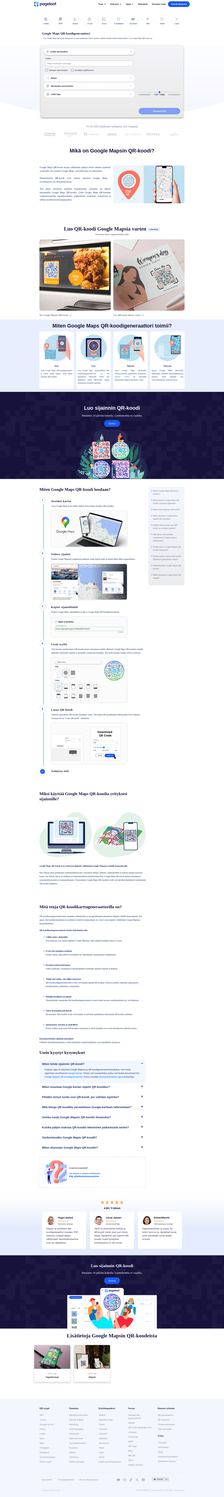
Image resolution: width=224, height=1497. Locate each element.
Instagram (44, 1447)
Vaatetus (103, 1438)
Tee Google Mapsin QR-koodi (54, 315)
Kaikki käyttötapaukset (110, 1461)
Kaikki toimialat (76, 1461)
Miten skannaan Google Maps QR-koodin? (70, 1147)
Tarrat (102, 1457)
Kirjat (101, 1447)
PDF (42, 1415)
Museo (72, 1452)
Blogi (160, 1452)
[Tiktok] (131, 1480)
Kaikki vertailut (135, 1465)
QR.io (131, 1460)
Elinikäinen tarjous (167, 1461)
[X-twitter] (137, 1480)
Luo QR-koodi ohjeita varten (127, 315)
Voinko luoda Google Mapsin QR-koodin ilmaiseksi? (76, 1117)
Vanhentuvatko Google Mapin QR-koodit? (69, 1137)
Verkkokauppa (76, 1429)
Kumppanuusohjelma (168, 1456)
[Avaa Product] (105, 4)
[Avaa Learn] (133, 4)
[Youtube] (118, 1480)
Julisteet (103, 1433)
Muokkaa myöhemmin (84, 70)
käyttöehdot (47, 1480)
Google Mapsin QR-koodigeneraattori (64, 1076)
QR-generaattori (166, 1415)
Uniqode (132, 1432)
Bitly (130, 1451)
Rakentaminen (76, 1438)
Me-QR (131, 1455)
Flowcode (133, 1437)
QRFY (131, 1441)
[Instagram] (124, 1480)
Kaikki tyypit (46, 1461)
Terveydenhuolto (77, 1443)
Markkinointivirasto (78, 1415)
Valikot (102, 1415)
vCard (43, 1419)
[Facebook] (143, 1480)
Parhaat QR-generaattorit (134, 1416)
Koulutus (73, 1447)
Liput (101, 1452)
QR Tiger (132, 1446)
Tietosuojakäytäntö (66, 1480)
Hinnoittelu (163, 1447)
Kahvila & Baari (76, 1419)
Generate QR (159, 111)
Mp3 (42, 1443)
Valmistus (74, 1457)
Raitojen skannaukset (58, 70)
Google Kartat (75, 1073)
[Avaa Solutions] (120, 4)
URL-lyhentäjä (165, 1429)
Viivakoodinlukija (166, 1424)
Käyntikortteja (106, 1419)
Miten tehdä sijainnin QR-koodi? (63, 1064)
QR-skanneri (164, 1419)
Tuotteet (103, 1429)
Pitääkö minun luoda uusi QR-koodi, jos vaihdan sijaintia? (80, 1097)
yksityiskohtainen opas (111, 1076)
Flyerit (102, 1424)
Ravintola (73, 1424)
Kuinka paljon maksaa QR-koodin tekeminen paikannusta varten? (85, 1127)
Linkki (48, 58)
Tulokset (162, 1442)
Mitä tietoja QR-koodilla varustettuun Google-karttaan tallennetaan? (86, 1107)
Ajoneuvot (104, 1443)
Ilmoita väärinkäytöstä (88, 1480)
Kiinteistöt (74, 1433)
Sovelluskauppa (47, 1457)
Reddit (131, 1423)
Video (42, 1429)
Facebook (44, 1452)
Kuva (42, 1438)
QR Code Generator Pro (140, 1427)
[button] (92, 1064)
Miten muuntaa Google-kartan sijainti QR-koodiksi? (76, 1087)
